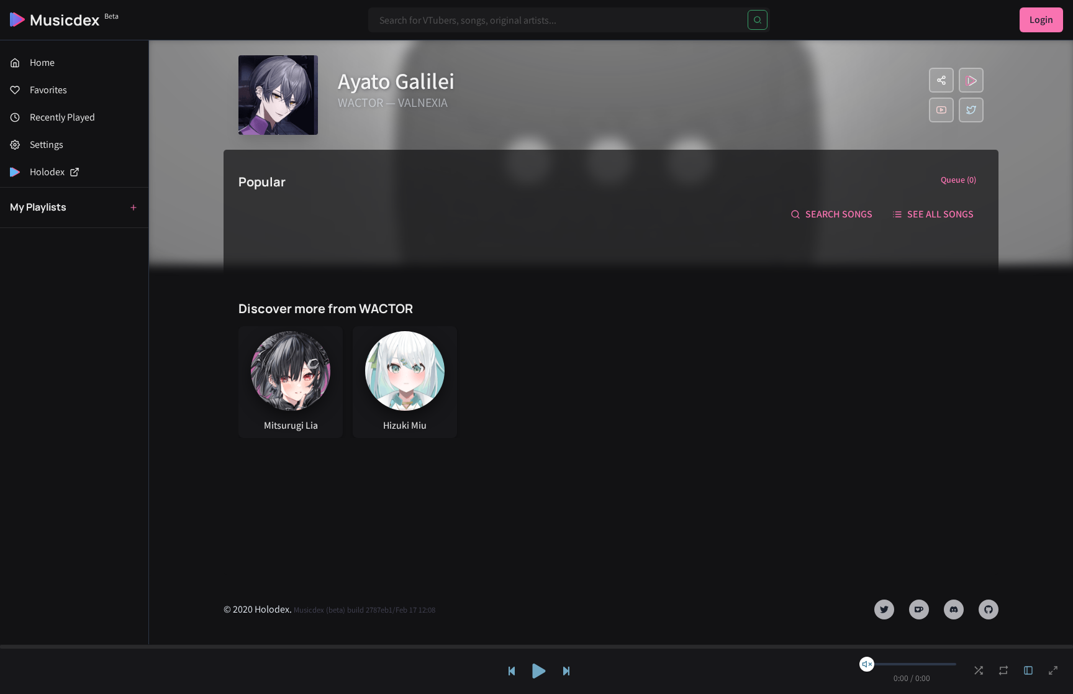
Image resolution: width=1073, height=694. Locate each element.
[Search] (757, 20)
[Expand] (1028, 670)
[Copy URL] (941, 80)
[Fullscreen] (1053, 670)
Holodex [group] (47, 171)
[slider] (866, 664)
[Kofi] (919, 609)
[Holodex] (971, 80)
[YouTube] (941, 110)
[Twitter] (971, 110)
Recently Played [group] (62, 117)
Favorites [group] (48, 89)
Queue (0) (958, 179)
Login (1041, 19)
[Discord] (954, 609)
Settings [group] (46, 144)
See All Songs (940, 214)
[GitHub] (988, 609)
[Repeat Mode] (1003, 670)
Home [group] (42, 62)
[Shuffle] (978, 670)
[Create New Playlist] (133, 207)
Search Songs (838, 214)
